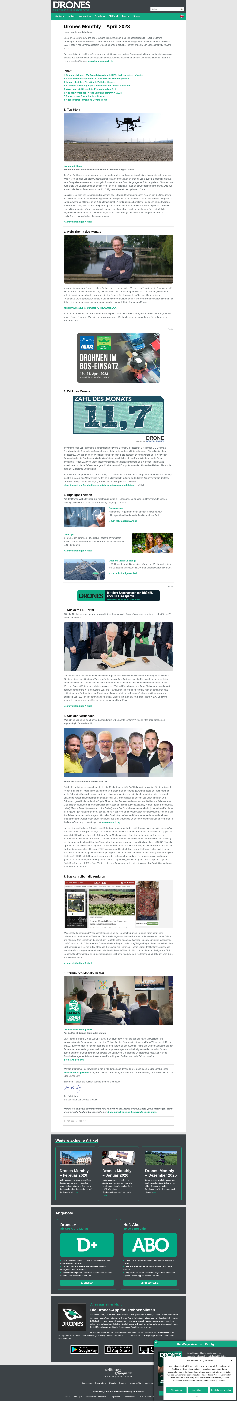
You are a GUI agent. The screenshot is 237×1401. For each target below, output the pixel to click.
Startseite (59, 16)
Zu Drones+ (87, 1283)
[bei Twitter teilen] (68, 1121)
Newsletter (100, 16)
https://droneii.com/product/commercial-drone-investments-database (99, 485)
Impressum (87, 1383)
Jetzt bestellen (150, 1283)
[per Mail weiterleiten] (84, 1121)
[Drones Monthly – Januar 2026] (118, 1159)
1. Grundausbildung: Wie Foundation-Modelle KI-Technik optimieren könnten (103, 75)
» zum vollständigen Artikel (78, 222)
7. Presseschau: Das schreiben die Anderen (86, 96)
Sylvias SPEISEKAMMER (96, 1397)
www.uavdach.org (111, 822)
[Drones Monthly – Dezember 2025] (161, 1159)
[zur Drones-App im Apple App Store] (119, 1349)
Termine (125, 16)
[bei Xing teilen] (76, 1121)
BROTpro (78, 1397)
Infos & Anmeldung (74, 1060)
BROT (68, 1397)
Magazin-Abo (85, 16)
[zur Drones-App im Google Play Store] (85, 1349)
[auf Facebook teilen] (64, 1121)
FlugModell (115, 1397)
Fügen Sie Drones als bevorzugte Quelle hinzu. (132, 1112)
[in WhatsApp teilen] (80, 1121)
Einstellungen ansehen (221, 1390)
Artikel (71, 16)
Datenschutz (100, 1383)
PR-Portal (113, 16)
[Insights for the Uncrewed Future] (70, 5)
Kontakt (112, 1383)
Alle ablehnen (198, 1390)
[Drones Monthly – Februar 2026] (76, 1159)
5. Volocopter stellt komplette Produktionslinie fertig (90, 89)
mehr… (77, 1192)
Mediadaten (150, 1383)
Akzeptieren (176, 1390)
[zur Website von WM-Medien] (118, 1373)
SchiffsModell (129, 1397)
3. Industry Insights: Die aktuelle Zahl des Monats (89, 82)
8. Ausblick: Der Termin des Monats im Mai (85, 100)
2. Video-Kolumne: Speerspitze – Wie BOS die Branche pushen (96, 79)
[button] (231, 1360)
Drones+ (137, 16)
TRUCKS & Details (146, 1397)
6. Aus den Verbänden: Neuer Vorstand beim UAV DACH (93, 93)
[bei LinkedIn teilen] (72, 1121)
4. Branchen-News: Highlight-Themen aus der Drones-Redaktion (97, 86)
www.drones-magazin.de (100, 61)
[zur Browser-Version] (152, 1349)
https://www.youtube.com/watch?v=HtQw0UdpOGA (90, 308)
